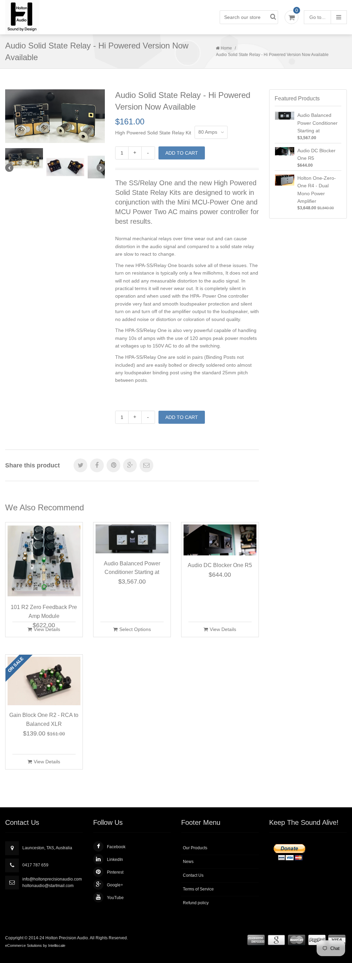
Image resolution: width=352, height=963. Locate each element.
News (188, 861)
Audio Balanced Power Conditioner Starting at (132, 568)
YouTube (115, 897)
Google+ (115, 885)
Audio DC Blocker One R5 (220, 565)
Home (226, 48)
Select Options (135, 629)
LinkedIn (115, 859)
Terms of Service (198, 889)
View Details (47, 629)
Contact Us (193, 875)
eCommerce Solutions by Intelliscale (35, 945)
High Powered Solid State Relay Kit (153, 132)
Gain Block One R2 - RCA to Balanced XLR (43, 719)
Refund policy (196, 902)
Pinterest (115, 872)
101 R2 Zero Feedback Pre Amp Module (44, 611)
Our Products (195, 847)
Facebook (116, 846)
